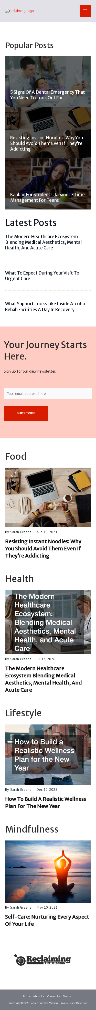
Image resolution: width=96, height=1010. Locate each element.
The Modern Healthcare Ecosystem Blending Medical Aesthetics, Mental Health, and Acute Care (43, 242)
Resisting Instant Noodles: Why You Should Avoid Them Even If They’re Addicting (46, 143)
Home (26, 996)
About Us (38, 996)
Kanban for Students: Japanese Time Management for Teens (47, 197)
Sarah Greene (20, 532)
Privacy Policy (67, 1003)
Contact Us (53, 996)
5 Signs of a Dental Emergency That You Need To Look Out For (47, 95)
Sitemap (68, 996)
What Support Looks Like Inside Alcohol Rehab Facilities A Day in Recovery (46, 306)
